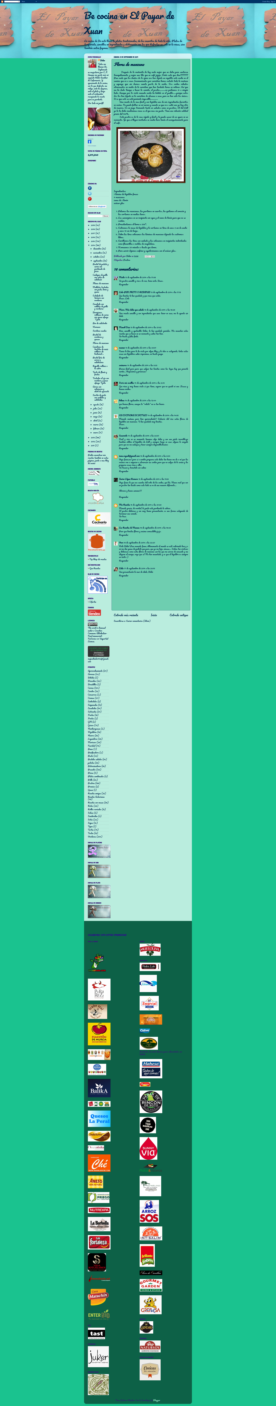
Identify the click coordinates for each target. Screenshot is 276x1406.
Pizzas (90, 773)
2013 (93, 437)
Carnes (91, 688)
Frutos (91, 718)
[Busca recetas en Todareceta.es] (97, 559)
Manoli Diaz (124, 327)
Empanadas (92, 705)
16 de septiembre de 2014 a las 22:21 (139, 542)
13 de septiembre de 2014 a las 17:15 (166, 292)
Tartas (91, 829)
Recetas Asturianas (96, 797)
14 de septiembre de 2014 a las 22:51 (143, 435)
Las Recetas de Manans (129, 527)
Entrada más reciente (126, 615)
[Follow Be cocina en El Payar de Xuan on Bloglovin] (97, 207)
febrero (96, 428)
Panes (90, 749)
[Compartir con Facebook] (152, 256)
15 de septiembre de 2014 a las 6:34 (155, 456)
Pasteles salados (95, 759)
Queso (90, 790)
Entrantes (92, 711)
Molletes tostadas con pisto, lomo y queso (101, 290)
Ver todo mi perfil (96, 103)
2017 (93, 233)
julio (95, 408)
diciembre (97, 248)
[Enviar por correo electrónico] (146, 256)
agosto (96, 404)
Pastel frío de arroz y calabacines (99, 360)
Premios (91, 786)
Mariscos (92, 742)
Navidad (91, 745)
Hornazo (96, 327)
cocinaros (123, 365)
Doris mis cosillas (126, 382)
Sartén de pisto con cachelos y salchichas (99, 397)
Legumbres (92, 739)
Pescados (92, 769)
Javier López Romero (128, 479)
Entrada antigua (179, 615)
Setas (90, 819)
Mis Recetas (124, 504)
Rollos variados (94, 809)
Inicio (154, 615)
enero (95, 432)
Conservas (92, 694)
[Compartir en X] (150, 256)
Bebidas (91, 677)
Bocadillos (92, 684)
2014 (93, 245)
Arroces (91, 674)
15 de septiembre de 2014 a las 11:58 (154, 479)
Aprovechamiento (95, 670)
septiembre (98, 260)
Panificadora (93, 752)
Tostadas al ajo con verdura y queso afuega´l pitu (101, 380)
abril (95, 420)
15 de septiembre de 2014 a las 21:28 (146, 504)
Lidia (121, 568)
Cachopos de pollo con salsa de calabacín (100, 277)
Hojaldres (92, 732)
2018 (93, 229)
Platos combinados (96, 776)
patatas (91, 762)
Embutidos (92, 701)
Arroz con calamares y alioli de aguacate (101, 389)
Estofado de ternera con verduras (98, 298)
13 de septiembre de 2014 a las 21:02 (146, 327)
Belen (102, 60)
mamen (122, 347)
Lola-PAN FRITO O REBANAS (134, 292)
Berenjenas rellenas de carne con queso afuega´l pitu (101, 316)
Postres (126, 260)
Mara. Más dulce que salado (131, 309)
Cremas (91, 698)
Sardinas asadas (100, 330)
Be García (90, 139)
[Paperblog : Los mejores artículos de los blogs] (93, 485)
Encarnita (123, 435)
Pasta (90, 756)
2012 (93, 441)
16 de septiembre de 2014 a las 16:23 (155, 527)
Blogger (156, 1400)
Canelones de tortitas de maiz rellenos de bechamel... (100, 350)
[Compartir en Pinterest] (154, 256)
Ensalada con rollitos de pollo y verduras (100, 306)
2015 (93, 241)
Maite (122, 277)
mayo (95, 416)
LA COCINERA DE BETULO (133, 415)
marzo (96, 424)
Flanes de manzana (101, 283)
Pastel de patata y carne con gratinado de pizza (101, 267)
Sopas (90, 823)
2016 (93, 237)
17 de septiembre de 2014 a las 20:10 (139, 568)
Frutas (91, 715)
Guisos (91, 725)
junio (95, 412)
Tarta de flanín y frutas (100, 373)
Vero (121, 542)
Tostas (90, 833)
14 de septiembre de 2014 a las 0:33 (142, 365)
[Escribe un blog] (148, 256)
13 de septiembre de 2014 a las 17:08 (140, 277)
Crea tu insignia (92, 145)
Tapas (90, 826)
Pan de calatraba (100, 323)
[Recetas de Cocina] (96, 504)
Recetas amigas (94, 793)
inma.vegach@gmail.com (129, 456)
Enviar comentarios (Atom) (138, 621)
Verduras (92, 836)
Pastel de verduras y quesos (98, 337)
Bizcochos (92, 681)
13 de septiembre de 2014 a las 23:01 (140, 347)
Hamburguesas (94, 728)
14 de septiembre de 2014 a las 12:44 (140, 400)
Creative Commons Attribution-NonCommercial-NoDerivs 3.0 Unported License (98, 636)
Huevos (91, 735)
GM (90, 721)
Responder (123, 284)
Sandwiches (93, 816)
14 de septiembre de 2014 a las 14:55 (163, 415)
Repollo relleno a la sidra (100, 367)
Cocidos (91, 691)
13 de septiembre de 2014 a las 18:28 (159, 309)
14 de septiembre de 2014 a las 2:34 (150, 382)
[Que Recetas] (94, 568)
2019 (93, 225)
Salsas (90, 812)
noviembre (97, 252)
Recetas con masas (96, 802)
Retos (90, 806)
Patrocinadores (94, 766)
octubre (96, 256)
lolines (121, 400)
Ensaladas (92, 708)
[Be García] (89, 142)
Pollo (90, 779)
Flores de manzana (101, 343)
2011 (93, 445)
